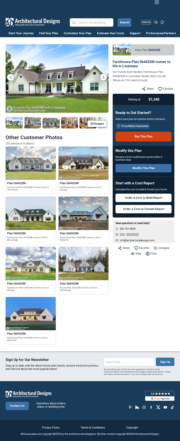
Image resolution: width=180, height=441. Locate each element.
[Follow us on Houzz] (137, 407)
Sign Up (165, 362)
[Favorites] (156, 22)
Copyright (132, 427)
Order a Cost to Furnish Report (143, 209)
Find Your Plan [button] (48, 33)
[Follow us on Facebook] (151, 407)
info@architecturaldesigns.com (137, 240)
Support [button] (135, 33)
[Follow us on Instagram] (144, 407)
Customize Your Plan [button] (77, 33)
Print (153, 253)
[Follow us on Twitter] (158, 407)
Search (124, 22)
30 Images (97, 123)
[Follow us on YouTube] (165, 407)
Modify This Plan (144, 168)
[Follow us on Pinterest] (130, 407)
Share (150, 88)
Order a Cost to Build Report (143, 197)
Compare (163, 248)
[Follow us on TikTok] (172, 407)
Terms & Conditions (93, 427)
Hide (138, 253)
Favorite (168, 88)
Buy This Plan (143, 136)
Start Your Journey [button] (21, 33)
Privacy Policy (51, 427)
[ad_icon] (33, 22)
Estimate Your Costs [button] (110, 33)
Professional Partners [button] (161, 33)
